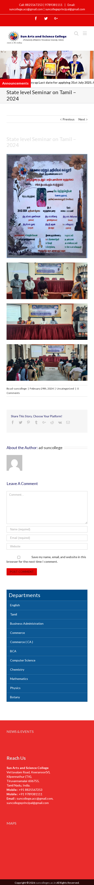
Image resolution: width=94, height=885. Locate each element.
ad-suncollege (18, 388)
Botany (15, 697)
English (15, 605)
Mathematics (19, 678)
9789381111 (54, 5)
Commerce (17, 633)
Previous (69, 119)
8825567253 (34, 5)
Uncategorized (65, 388)
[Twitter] (46, 18)
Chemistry (17, 669)
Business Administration (27, 623)
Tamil (13, 614)
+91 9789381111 (30, 794)
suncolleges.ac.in (46, 882)
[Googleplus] (56, 18)
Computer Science (22, 660)
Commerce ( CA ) (21, 642)
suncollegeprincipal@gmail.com (65, 9)
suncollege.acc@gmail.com (35, 798)
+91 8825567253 (30, 790)
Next (81, 119)
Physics (15, 688)
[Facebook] (36, 18)
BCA (13, 651)
